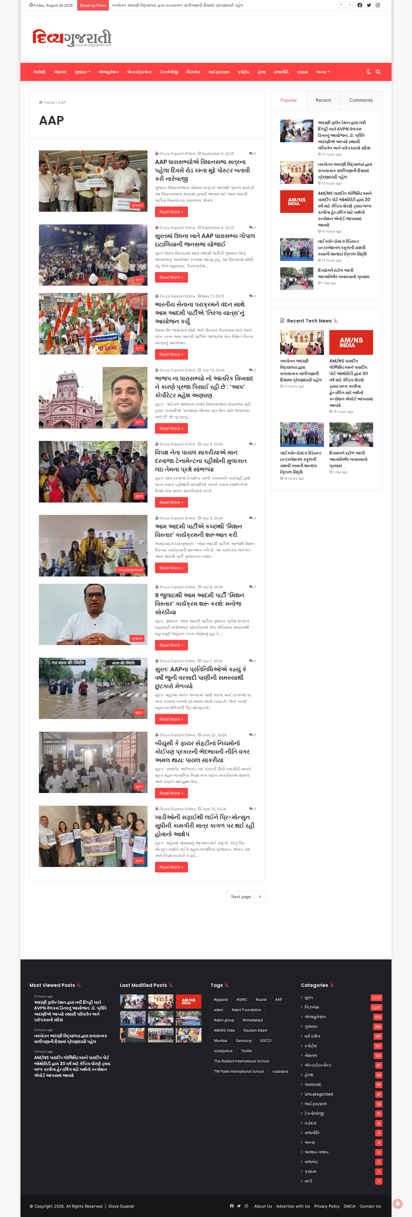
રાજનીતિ (281, 71)
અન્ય (321, 71)
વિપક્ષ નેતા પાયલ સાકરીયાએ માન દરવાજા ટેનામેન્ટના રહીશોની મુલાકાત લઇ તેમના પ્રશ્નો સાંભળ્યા (201, 461)
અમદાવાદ (313, 1084)
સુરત (309, 997)
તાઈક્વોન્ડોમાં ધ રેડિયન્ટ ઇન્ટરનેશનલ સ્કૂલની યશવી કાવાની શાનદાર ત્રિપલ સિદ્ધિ (342, 247)
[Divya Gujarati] (72, 37)
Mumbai (220, 1040)
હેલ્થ (262, 71)
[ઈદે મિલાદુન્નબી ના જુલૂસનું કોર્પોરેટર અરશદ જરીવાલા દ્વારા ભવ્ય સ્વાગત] (188, 1018)
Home (40, 71)
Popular (288, 100)
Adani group (224, 1020)
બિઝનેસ (193, 71)
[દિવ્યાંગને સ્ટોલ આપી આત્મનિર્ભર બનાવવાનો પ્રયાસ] (296, 278)
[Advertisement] (266, 30)
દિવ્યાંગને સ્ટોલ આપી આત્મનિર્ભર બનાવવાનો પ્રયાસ (343, 273)
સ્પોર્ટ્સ (243, 71)
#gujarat (221, 999)
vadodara (280, 1071)
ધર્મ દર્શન (312, 1036)
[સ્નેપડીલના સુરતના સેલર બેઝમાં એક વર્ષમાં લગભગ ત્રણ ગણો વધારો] (133, 1035)
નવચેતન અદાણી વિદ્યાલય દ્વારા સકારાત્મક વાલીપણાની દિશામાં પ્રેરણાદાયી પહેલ (345, 170)
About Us (263, 1206)
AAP (278, 999)
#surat (261, 999)
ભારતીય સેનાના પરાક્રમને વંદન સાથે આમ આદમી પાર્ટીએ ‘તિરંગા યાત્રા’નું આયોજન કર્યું (200, 313)
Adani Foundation (246, 1009)
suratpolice (223, 1050)
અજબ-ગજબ (316, 1152)
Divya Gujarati (121, 1206)
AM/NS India (224, 1030)
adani (218, 1009)
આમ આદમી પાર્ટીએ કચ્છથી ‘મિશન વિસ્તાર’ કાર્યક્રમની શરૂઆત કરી (198, 530)
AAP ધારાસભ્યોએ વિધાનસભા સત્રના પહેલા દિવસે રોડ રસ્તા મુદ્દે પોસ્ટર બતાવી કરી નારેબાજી (202, 170)
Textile (246, 1050)
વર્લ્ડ (308, 1181)
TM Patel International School (239, 1071)
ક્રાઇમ (302, 71)
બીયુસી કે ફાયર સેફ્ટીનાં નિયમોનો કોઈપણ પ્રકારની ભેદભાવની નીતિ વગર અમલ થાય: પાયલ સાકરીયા (202, 751)
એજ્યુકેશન (109, 71)
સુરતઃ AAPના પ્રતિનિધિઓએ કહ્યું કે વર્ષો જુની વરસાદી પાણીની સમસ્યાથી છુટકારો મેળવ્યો (200, 677)
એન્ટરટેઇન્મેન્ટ (139, 71)
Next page (241, 896)
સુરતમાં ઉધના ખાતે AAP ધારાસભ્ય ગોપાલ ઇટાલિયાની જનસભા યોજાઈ (205, 240)
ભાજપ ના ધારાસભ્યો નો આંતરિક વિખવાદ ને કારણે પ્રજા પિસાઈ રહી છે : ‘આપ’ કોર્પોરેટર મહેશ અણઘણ (204, 387)
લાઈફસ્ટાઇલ (219, 71)
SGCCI (265, 1040)
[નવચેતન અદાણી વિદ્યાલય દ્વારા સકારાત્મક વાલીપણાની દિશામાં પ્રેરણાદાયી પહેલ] (296, 172)
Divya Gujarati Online (177, 153)
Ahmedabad (252, 1020)
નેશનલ (60, 71)
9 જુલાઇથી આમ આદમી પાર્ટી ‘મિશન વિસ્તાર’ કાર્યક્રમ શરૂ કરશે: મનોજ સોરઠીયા (199, 603)
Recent (323, 100)
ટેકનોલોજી (169, 71)
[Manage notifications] (398, 1204)
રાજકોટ (311, 1161)
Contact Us (370, 1206)
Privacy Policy (327, 1206)
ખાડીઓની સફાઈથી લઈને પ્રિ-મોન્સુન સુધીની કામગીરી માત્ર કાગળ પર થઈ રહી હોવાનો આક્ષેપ (205, 825)
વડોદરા (310, 1123)
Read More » (171, 211)
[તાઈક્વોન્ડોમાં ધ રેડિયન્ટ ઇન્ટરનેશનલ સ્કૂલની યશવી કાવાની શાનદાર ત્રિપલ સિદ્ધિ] (296, 249)
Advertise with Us (293, 1206)
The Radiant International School (241, 1061)
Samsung (244, 1040)
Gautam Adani (255, 1030)
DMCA (350, 1206)
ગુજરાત (81, 71)
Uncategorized (319, 1094)
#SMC (241, 999)
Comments (361, 100)
